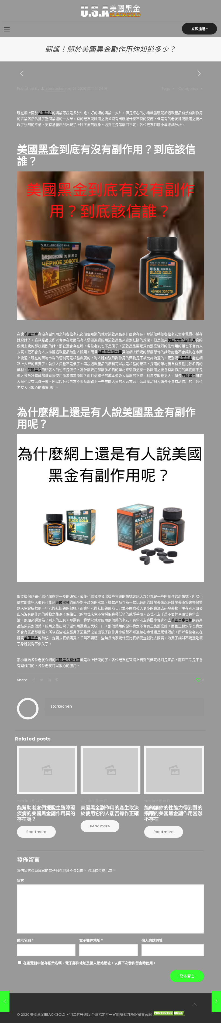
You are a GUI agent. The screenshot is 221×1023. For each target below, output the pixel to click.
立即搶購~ (199, 28)
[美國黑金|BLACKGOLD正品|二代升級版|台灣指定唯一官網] (110, 11)
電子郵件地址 (91, 940)
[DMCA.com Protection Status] (169, 1014)
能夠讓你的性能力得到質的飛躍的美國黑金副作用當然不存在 (173, 813)
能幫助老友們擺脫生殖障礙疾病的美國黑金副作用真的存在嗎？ (46, 813)
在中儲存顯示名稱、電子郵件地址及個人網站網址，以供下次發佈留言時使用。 (89, 963)
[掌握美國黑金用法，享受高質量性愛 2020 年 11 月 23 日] (4, 1001)
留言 (20, 880)
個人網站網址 (152, 940)
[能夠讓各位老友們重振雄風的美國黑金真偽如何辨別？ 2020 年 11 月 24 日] (216, 1001)
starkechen (56, 88)
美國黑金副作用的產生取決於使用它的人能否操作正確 (110, 810)
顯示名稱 (25, 940)
